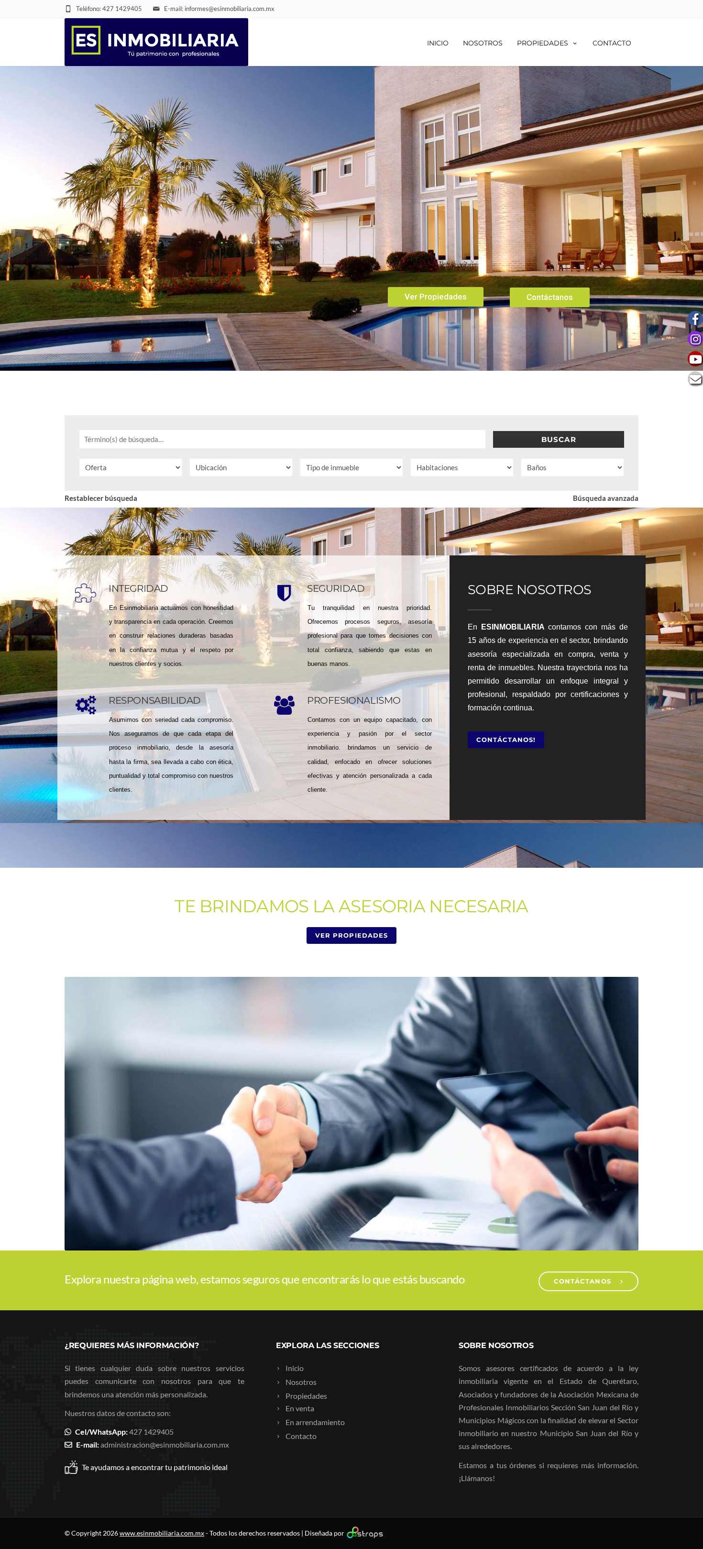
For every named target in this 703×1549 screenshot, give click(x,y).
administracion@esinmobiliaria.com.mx (164, 1444)
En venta (300, 1408)
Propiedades (542, 43)
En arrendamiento (315, 1422)
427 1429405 (151, 1431)
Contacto (612, 43)
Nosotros (483, 43)
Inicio (438, 43)
